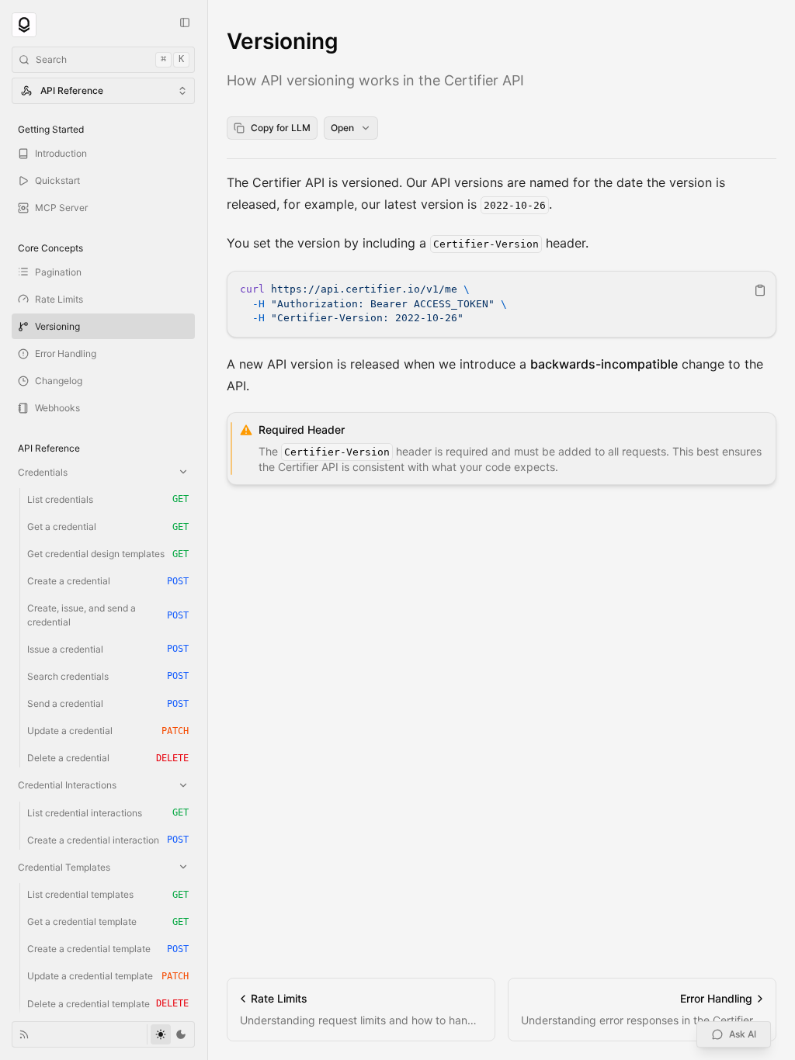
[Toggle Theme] (170, 1034)
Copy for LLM (281, 127)
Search (110, 59)
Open (342, 127)
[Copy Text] (760, 290)
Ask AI (742, 1034)
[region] (501, 304)
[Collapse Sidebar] (185, 22)
